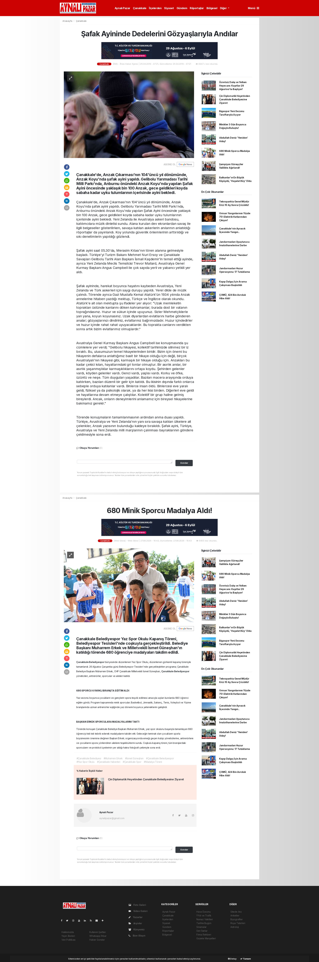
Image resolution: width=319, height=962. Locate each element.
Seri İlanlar (202, 930)
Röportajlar (197, 8)
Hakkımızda (67, 932)
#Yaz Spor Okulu (86, 761)
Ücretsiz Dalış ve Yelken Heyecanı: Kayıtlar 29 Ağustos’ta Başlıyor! (233, 86)
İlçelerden (155, 8)
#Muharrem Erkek (113, 758)
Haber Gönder (97, 939)
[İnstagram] (74, 920)
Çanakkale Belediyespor (90, 662)
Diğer (223, 8)
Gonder (184, 463)
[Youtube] (80, 920)
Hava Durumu (203, 911)
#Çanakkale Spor (132, 761)
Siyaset (169, 8)
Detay (233, 958)
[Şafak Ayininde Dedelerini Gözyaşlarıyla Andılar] (129, 114)
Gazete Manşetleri (206, 938)
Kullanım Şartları (97, 932)
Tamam (246, 958)
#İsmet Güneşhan (134, 758)
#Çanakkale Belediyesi (89, 758)
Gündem (182, 8)
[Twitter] (68, 920)
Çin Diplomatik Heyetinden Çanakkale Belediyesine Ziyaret (234, 99)
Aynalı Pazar (122, 8)
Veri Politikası (68, 939)
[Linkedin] (86, 920)
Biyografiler (236, 919)
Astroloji (234, 927)
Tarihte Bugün (203, 923)
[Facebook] (63, 920)
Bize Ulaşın (138, 935)
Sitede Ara (236, 911)
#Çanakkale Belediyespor (160, 758)
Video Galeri (140, 911)
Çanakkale (139, 8)
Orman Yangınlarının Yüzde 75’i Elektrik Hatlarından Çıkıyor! (234, 217)
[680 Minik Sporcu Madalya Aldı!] (129, 585)
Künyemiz (139, 929)
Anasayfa (67, 21)
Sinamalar (201, 927)
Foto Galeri (139, 904)
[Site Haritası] (98, 920)
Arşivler (137, 923)
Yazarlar (137, 917)
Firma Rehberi (203, 934)
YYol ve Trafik (203, 915)
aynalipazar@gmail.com (111, 818)
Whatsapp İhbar (97, 935)
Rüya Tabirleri (237, 923)
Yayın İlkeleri (68, 935)
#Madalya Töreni (153, 761)
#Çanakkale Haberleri (108, 761)
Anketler (234, 915)
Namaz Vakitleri (204, 919)
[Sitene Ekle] (104, 920)
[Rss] (92, 920)
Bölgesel (212, 8)
